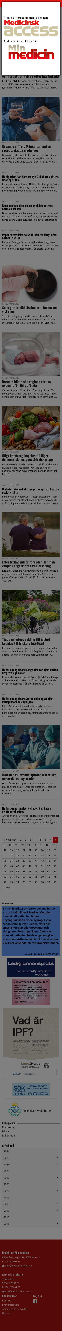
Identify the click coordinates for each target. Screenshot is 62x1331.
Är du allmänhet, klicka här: (21, 41)
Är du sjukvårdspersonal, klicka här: (26, 17)
